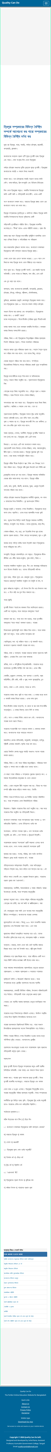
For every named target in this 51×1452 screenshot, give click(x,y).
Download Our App (25, 1422)
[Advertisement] (25, 36)
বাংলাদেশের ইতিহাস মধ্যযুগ (11, 1278)
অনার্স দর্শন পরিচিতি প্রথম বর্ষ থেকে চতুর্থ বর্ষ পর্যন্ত (18, 1321)
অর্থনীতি (6, 1311)
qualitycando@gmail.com (28, 1446)
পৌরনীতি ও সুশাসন (9, 1307)
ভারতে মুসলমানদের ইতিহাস (11, 1283)
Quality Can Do (10, 2)
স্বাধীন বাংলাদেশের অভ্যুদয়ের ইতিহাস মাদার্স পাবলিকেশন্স (18, 1259)
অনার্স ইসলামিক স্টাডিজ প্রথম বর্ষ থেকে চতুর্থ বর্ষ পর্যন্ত (19, 1316)
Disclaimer (26, 1413)
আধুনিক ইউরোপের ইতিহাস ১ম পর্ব (13, 1264)
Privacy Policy (25, 1410)
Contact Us (25, 1407)
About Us (25, 1403)
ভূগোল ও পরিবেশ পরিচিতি (10, 1297)
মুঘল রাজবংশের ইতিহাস (10, 1287)
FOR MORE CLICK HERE (13, 1254)
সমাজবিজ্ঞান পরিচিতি (9, 1292)
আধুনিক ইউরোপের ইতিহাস (11, 1268)
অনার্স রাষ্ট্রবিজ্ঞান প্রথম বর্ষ (11, 1302)
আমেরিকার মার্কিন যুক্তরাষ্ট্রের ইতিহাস (14, 1273)
